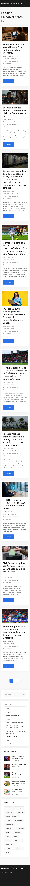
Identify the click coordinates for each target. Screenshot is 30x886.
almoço (8, 820)
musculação (18, 808)
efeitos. (8, 840)
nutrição (8, 808)
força (7, 832)
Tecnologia (13, 58)
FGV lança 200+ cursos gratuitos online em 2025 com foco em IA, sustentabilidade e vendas (14, 315)
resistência (17, 832)
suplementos (9, 824)
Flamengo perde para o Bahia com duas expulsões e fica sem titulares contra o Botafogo (14, 632)
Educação (12, 328)
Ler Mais (8, 81)
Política (12, 577)
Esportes (12, 260)
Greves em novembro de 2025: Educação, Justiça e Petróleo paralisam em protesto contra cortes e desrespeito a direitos (15, 179)
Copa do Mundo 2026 (12, 816)
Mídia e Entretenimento (17, 122)
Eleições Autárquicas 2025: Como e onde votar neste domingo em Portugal (14, 567)
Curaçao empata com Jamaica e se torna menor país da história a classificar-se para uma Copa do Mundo (15, 248)
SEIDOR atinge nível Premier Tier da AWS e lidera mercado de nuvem (14, 504)
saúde (15, 836)
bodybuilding (18, 820)
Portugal (20, 812)
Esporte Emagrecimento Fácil (13, 3)
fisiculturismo (9, 812)
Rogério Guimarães (12, 61)
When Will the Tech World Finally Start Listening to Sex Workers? (13, 48)
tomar (7, 852)
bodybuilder (9, 828)
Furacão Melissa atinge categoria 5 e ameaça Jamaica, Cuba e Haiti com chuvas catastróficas (15, 439)
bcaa (21, 848)
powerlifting (9, 844)
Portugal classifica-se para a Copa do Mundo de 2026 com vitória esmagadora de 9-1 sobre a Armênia (15, 373)
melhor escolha (10, 848)
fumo (7, 836)
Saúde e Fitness (14, 194)
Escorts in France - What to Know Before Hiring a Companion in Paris (14, 112)
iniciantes (17, 840)
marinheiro (21, 828)
